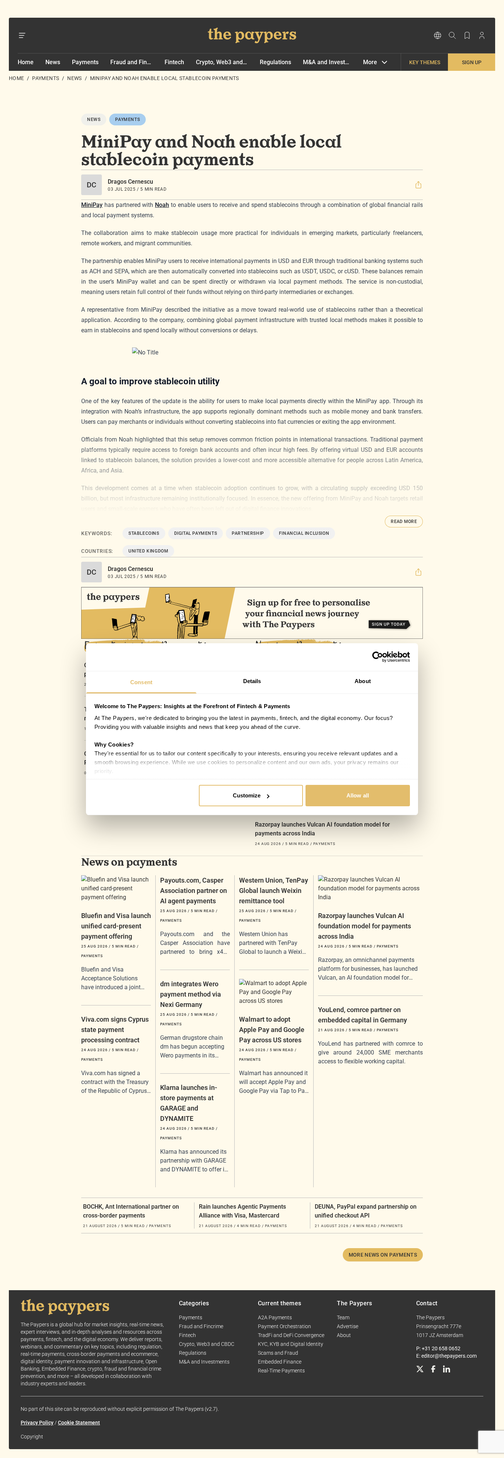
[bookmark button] (467, 35)
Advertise (347, 1326)
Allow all (357, 795)
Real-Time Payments (281, 1371)
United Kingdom (148, 551)
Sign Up (471, 62)
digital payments (195, 533)
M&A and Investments (327, 62)
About (344, 1335)
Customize (247, 795)
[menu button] (22, 35)
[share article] (418, 184)
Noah (162, 204)
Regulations (275, 62)
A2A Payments (275, 1317)
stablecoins (143, 533)
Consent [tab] (141, 682)
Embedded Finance (279, 1362)
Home (26, 62)
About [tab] (363, 681)
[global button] (437, 35)
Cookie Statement (79, 1423)
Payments (85, 62)
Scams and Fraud (278, 1353)
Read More (404, 521)
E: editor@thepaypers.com (446, 1356)
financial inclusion (304, 533)
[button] (418, 184)
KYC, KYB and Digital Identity (290, 1344)
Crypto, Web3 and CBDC (222, 62)
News (52, 62)
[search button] (452, 35)
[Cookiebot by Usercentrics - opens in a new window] (377, 656)
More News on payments (383, 1255)
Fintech (174, 62)
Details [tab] (252, 681)
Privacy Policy (37, 1423)
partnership (248, 533)
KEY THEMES (424, 62)
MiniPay (92, 204)
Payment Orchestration (284, 1326)
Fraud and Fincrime (131, 62)
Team (343, 1317)
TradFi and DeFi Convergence (291, 1335)
